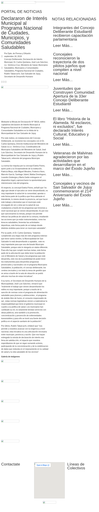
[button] (49, 2)
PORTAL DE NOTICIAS (21, 11)
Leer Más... (63, 45)
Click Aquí (77, 507)
